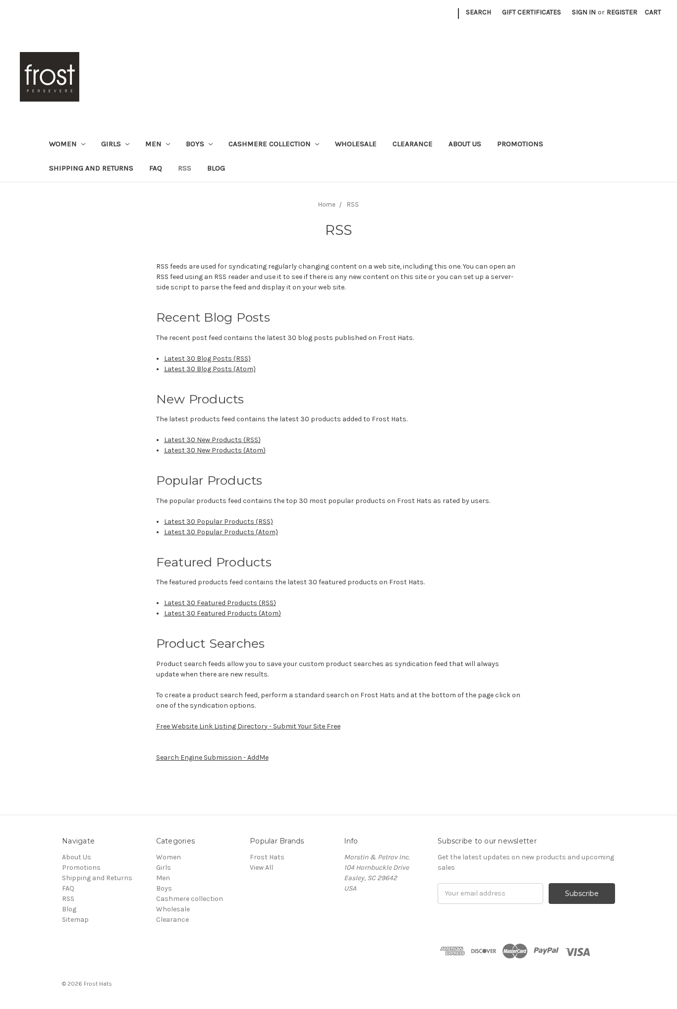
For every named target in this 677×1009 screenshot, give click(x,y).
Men (154, 143)
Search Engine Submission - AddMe (212, 757)
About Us (465, 143)
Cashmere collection (270, 143)
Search (478, 12)
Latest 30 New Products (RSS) (212, 440)
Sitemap (75, 919)
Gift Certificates (531, 12)
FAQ (155, 168)
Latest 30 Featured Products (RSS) (220, 603)
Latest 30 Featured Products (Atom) (222, 613)
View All (261, 867)
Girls (112, 143)
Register (622, 12)
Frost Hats (267, 857)
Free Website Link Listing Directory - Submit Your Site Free (248, 726)
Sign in (584, 12)
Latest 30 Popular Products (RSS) (218, 521)
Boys (196, 143)
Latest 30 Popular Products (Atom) (221, 532)
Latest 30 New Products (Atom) (215, 450)
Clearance (413, 143)
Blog (216, 168)
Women (64, 143)
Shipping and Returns (91, 168)
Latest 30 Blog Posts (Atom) (210, 369)
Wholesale (356, 143)
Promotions (520, 143)
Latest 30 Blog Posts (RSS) (207, 358)
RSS (184, 168)
